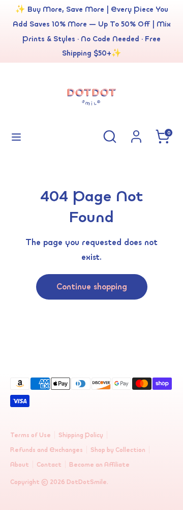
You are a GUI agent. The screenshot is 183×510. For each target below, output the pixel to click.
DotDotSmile (87, 482)
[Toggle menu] (16, 136)
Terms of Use (30, 435)
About (19, 464)
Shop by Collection (117, 449)
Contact (49, 464)
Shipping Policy (80, 435)
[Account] (136, 133)
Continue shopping (91, 286)
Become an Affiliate (99, 464)
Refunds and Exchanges (46, 449)
